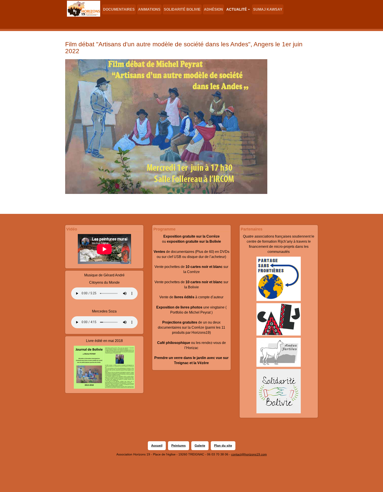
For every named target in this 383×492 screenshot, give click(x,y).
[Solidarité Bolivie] (279, 391)
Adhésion (213, 9)
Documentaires (119, 9)
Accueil (156, 445)
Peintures (178, 445)
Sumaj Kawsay (267, 9)
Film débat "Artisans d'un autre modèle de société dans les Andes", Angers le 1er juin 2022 (184, 48)
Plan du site (223, 445)
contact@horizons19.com (249, 454)
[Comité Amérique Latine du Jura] (279, 319)
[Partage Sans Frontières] (279, 279)
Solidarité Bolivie (182, 9)
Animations (149, 9)
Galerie (200, 445)
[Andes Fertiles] (279, 352)
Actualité (236, 9)
